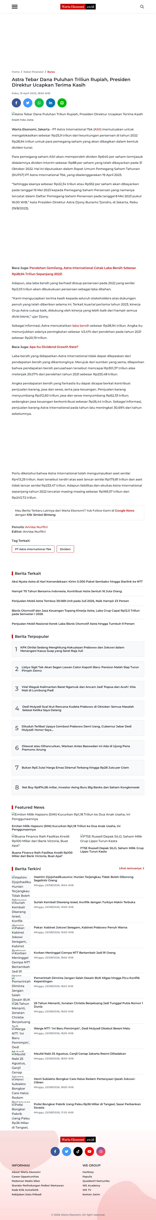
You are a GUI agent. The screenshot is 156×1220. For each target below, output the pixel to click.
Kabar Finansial (33, 71)
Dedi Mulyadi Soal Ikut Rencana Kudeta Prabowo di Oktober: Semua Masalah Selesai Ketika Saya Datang (78, 708)
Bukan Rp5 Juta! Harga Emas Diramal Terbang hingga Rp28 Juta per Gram (75, 767)
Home (16, 71)
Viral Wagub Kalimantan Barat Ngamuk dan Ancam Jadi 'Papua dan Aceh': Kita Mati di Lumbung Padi (79, 688)
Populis (87, 1176)
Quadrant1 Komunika (96, 1180)
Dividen (65, 549)
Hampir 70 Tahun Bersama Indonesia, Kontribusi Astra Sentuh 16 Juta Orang (67, 591)
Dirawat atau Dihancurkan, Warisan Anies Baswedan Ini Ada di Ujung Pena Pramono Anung (76, 747)
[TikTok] (78, 1151)
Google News (124, 510)
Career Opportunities (25, 1176)
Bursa (51, 71)
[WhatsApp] (39, 102)
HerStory (88, 1171)
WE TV (87, 1189)
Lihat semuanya (130, 868)
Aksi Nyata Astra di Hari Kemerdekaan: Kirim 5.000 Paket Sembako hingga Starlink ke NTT (77, 581)
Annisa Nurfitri (36, 527)
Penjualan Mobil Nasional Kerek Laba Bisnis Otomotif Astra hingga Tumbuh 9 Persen (73, 623)
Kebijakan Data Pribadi (26, 1194)
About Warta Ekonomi (26, 1171)
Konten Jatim (91, 1194)
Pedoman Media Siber (26, 1180)
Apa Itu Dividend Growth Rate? (53, 347)
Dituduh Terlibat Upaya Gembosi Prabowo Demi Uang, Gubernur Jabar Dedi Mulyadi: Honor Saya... (76, 728)
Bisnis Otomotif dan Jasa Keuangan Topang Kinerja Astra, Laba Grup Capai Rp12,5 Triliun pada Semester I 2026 (76, 612)
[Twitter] (27, 102)
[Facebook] (16, 102)
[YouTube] (89, 1151)
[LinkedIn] (50, 102)
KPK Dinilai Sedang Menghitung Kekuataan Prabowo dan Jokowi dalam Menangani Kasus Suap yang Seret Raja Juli (72, 649)
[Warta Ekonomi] (78, 6)
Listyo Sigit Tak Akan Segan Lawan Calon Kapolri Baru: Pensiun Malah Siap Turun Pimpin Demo (80, 668)
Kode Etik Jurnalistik (25, 1189)
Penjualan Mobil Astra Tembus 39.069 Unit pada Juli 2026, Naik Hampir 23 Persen (70, 601)
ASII (97, 129)
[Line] (62, 102)
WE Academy (91, 1185)
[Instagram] (100, 1151)
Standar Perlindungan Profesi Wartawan (38, 1185)
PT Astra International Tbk (33, 549)
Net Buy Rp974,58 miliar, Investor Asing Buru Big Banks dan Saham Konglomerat (80, 787)
